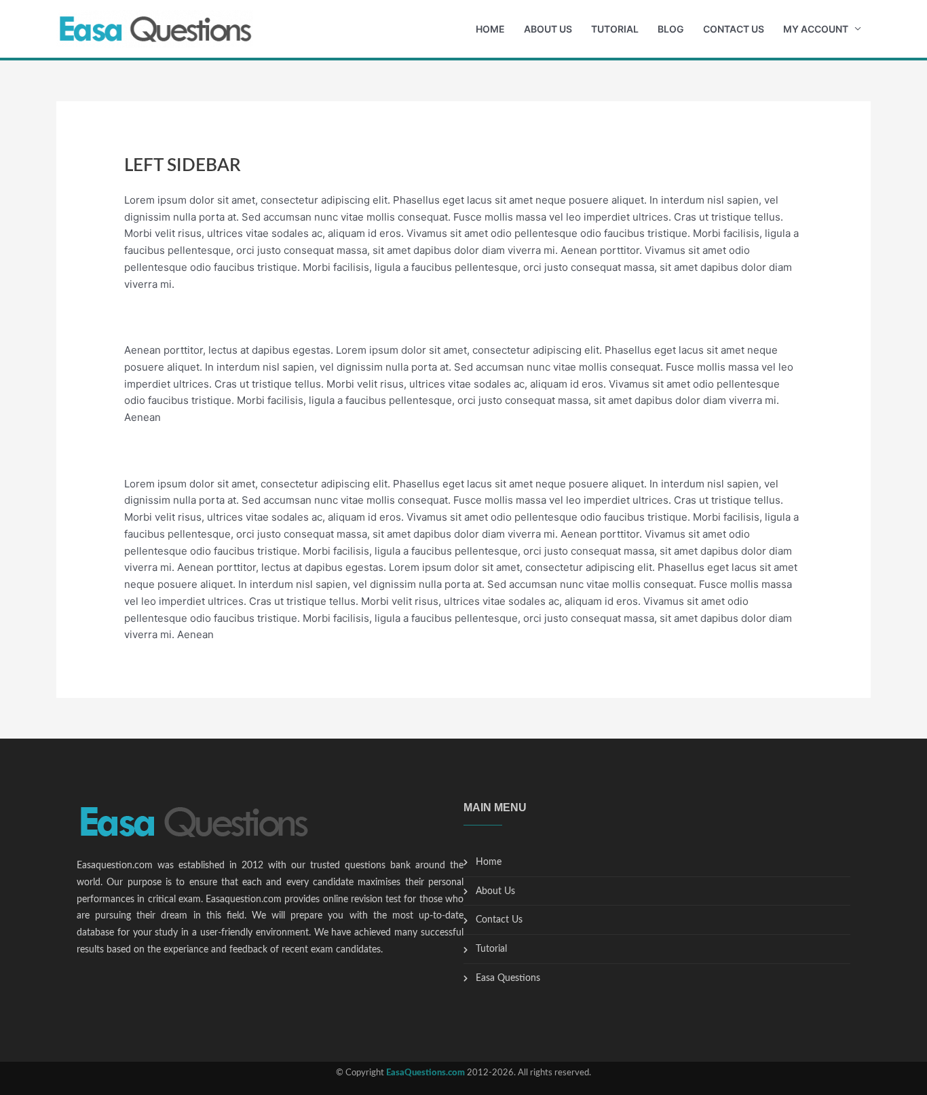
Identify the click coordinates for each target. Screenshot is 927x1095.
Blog (671, 29)
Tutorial (615, 29)
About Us (548, 29)
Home (490, 29)
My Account (815, 29)
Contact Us (733, 29)
